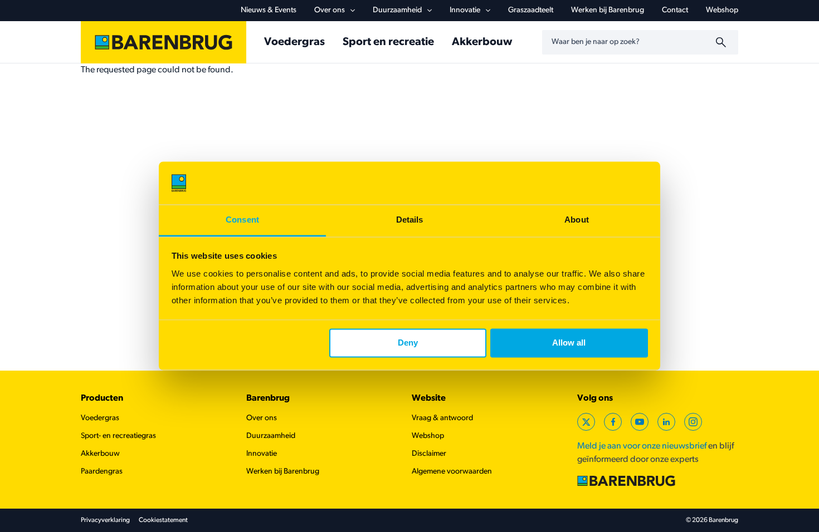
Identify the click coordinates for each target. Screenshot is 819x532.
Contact (675, 10)
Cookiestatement (163, 520)
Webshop (722, 10)
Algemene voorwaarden (452, 471)
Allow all (569, 343)
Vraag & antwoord (442, 418)
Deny (408, 343)
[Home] (163, 42)
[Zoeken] (722, 42)
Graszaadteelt (530, 10)
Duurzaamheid (397, 10)
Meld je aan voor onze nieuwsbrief (641, 446)
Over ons (329, 10)
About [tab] (576, 219)
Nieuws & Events (268, 10)
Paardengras (102, 471)
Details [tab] (409, 219)
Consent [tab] (242, 219)
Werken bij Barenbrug (607, 10)
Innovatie (465, 10)
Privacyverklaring (105, 520)
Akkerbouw (482, 42)
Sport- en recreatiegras (118, 436)
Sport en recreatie (388, 42)
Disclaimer (429, 454)
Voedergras (294, 42)
